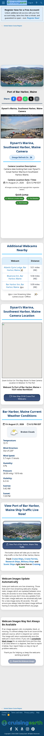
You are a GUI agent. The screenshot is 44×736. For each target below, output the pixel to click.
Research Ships (13, 561)
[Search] (41, 3)
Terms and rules (17, 712)
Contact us (5, 712)
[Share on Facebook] (13, 99)
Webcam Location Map (15, 198)
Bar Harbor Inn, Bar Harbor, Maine (15, 285)
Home (4, 715)
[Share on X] (31, 99)
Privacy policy (29, 712)
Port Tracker (23, 203)
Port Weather (34, 198)
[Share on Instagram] (19, 99)
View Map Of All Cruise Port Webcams (23, 397)
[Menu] (3, 2)
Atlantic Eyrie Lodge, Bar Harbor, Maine (15, 268)
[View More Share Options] (36, 99)
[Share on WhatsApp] (25, 99)
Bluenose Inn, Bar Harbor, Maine (15, 277)
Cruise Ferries (31, 558)
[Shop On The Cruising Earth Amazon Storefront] (22, 730)
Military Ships (27, 561)
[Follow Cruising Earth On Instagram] (27, 730)
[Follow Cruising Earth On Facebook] (11, 730)
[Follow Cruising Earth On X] (16, 730)
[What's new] (36, 3)
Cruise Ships (17, 558)
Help (37, 712)
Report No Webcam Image (23, 661)
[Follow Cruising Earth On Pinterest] (33, 730)
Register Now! (33, 18)
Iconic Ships (9, 564)
